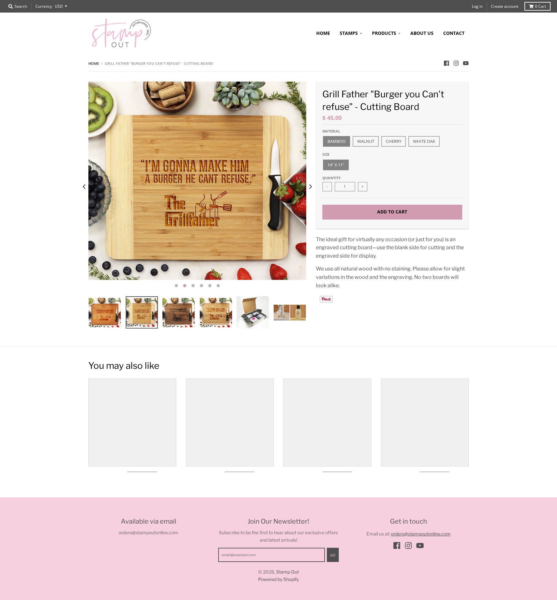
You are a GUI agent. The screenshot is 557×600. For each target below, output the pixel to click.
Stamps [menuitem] (349, 33)
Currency (43, 6)
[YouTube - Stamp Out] (466, 63)
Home (93, 63)
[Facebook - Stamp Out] (446, 63)
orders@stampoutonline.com (421, 533)
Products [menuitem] (384, 33)
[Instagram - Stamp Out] (456, 63)
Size (325, 154)
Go (333, 555)
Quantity (331, 177)
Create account (504, 6)
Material (331, 131)
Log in (477, 6)
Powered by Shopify (278, 579)
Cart (540, 6)
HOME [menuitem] (323, 33)
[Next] (310, 186)
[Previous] (84, 186)
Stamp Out (287, 572)
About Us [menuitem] (422, 33)
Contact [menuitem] (453, 33)
